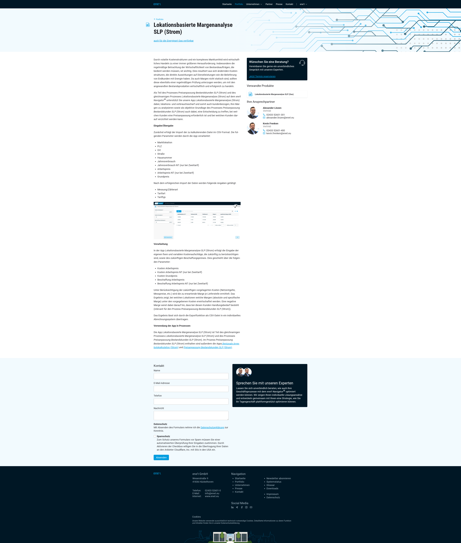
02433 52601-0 (213, 490)
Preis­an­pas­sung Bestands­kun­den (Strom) (208, 347)
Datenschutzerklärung (212, 427)
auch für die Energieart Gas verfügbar (174, 40)
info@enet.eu (212, 493)
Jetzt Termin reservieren (262, 76)
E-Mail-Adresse (162, 383)
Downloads (272, 488)
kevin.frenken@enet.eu (278, 133)
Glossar (271, 485)
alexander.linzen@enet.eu (280, 117)
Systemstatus (274, 481)
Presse (279, 4)
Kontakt (289, 4)
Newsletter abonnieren (279, 478)
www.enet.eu (212, 496)
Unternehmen (242, 485)
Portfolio (239, 4)
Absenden (161, 457)
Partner (269, 4)
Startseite (227, 4)
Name (157, 370)
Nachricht (159, 408)
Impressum (273, 494)
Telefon (158, 395)
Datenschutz (273, 497)
